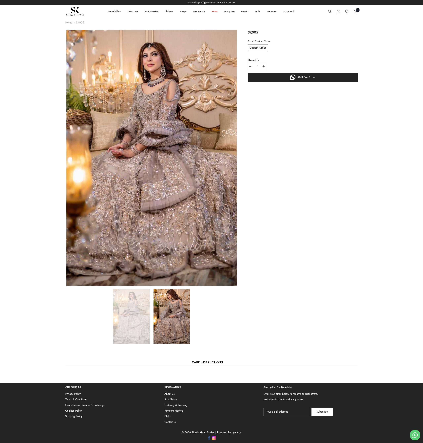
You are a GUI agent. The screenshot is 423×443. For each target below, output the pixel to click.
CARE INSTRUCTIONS (207, 362)
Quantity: (254, 60)
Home (68, 22)
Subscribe (322, 412)
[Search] (330, 11)
